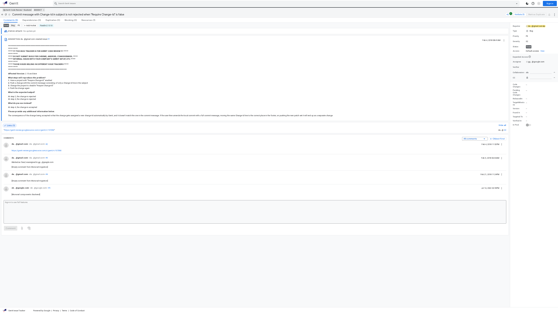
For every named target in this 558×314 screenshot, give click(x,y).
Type (515, 31)
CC (514, 78)
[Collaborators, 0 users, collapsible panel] (540, 72)
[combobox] (286, 3)
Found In (516, 113)
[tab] (10, 20)
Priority (516, 36)
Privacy (56, 310)
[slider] (510, 165)
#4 (46, 174)
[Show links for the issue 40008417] (43, 10)
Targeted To (518, 117)
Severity (516, 41)
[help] (533, 3)
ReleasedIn (517, 99)
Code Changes (516, 85)
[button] (534, 31)
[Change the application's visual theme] (527, 3)
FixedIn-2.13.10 (46, 26)
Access (516, 51)
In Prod (516, 125)
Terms (64, 310)
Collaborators (518, 73)
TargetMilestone (518, 103)
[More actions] (554, 14)
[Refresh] (6, 14)
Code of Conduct (77, 310)
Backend (27, 10)
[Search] (56, 3)
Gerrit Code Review (14, 10)
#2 (505, 130)
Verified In (517, 121)
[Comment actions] (501, 144)
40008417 (38, 10)
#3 (46, 158)
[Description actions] (504, 40)
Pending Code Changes (516, 92)
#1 (49, 39)
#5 (49, 188)
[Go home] (2, 14)
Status (515, 47)
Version (516, 109)
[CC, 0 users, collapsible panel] (540, 77)
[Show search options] (516, 3)
